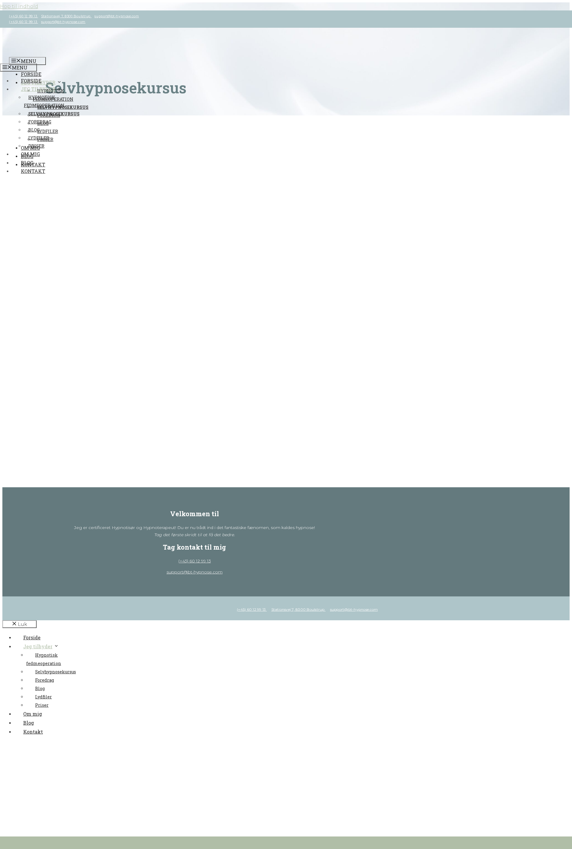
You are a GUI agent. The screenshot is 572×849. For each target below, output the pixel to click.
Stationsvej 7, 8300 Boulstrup (66, 16)
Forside (31, 74)
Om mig (30, 154)
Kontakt (33, 171)
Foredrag (39, 122)
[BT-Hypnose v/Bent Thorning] (53, 53)
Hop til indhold (19, 6)
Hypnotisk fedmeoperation (53, 95)
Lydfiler (38, 138)
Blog (34, 130)
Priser (36, 146)
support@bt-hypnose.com (116, 16)
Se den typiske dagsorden (52, 251)
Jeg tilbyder (38, 89)
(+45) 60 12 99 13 (23, 16)
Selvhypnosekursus (54, 114)
